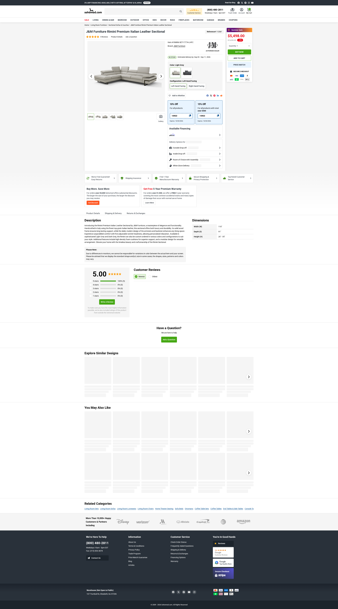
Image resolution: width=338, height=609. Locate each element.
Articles (131, 565)
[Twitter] (242, 2)
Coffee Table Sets (202, 509)
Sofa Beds (179, 509)
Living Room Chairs (146, 509)
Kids (155, 20)
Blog (130, 561)
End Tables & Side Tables (233, 509)
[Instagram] (249, 2)
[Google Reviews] (223, 552)
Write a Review (107, 302)
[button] (144, 11)
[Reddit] (221, 96)
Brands (221, 20)
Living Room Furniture (99, 25)
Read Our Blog (230, 3)
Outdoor (134, 20)
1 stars (96, 296)
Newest (142, 276)
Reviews (221, 543)
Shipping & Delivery (178, 550)
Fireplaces (184, 20)
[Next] (248, 376)
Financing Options (178, 557)
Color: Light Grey (177, 65)
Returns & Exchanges (179, 554)
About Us (132, 542)
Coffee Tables (216, 509)
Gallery (160, 121)
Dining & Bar (108, 20)
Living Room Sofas (108, 509)
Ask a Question (131, 37)
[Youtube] (252, 2)
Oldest (154, 276)
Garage (210, 20)
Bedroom (122, 20)
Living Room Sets (91, 509)
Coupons (233, 20)
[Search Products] (180, 11)
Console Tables (251, 509)
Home (86, 25)
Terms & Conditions (136, 546)
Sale (86, 20)
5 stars (96, 281)
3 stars (96, 288)
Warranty (174, 561)
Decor (163, 20)
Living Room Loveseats (126, 509)
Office (146, 20)
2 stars (96, 292)
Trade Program (134, 554)
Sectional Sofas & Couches (119, 25)
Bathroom (198, 20)
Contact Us (95, 558)
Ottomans (189, 509)
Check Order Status (178, 542)
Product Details (117, 37)
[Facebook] (238, 2)
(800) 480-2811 (97, 543)
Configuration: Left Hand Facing (183, 81)
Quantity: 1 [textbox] (233, 46)
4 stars (96, 285)
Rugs (172, 20)
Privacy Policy (134, 550)
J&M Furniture (179, 46)
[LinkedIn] (218, 96)
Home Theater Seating (164, 509)
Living (96, 20)
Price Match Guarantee (137, 557)
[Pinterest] (245, 2)
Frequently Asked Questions (182, 546)
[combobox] (239, 45)
